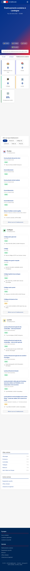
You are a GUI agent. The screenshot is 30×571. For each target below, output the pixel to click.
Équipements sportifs (8, 481)
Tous (5, 140)
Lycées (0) (6, 143)
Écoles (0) (11, 140)
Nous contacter (5, 535)
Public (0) (14, 143)
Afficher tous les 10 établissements (15, 222)
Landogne (11, 56)
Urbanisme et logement (8, 486)
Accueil (3, 56)
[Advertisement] (15, 28)
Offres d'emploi (6, 483)
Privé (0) (21, 143)
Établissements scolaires (7, 548)
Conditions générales (6, 537)
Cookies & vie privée (6, 540)
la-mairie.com (12, 563)
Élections (3, 552)
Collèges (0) (19, 140)
